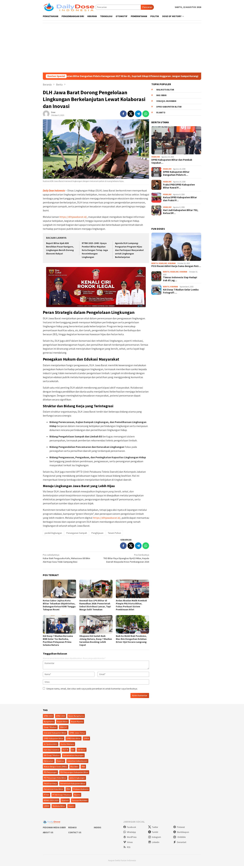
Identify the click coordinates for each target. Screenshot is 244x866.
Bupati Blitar (62, 721)
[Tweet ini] (130, 113)
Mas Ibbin (161, 95)
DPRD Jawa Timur (77, 733)
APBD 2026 (60, 716)
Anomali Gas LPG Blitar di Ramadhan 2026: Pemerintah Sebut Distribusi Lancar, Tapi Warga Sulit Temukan (95, 605)
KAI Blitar (81, 749)
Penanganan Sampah (76, 532)
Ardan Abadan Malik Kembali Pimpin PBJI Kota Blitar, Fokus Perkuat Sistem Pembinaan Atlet (131, 605)
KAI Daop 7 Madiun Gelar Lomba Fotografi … (181, 291)
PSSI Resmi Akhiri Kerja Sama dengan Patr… (176, 266)
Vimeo (130, 842)
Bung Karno (49, 721)
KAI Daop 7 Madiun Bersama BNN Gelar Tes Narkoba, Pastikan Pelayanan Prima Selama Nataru (58, 640)
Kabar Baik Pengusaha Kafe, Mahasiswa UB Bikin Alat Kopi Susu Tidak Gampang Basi (66, 558)
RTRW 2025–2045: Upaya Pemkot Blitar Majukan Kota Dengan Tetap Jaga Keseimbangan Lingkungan (95, 250)
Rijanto (160, 112)
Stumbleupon (183, 832)
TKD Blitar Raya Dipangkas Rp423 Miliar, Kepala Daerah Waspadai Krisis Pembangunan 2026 (126, 558)
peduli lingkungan (53, 532)
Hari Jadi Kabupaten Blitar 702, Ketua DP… (180, 212)
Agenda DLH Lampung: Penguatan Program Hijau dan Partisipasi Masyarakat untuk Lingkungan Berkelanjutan (129, 250)
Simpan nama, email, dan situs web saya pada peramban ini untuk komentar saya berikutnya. (92, 688)
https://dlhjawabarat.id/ (73, 216)
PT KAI (46, 794)
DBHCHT (63, 727)
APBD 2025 (48, 716)
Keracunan (48, 761)
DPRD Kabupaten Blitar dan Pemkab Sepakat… (171, 161)
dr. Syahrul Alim (50, 744)
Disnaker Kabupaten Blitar (55, 733)
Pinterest (181, 827)
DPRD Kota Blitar (74, 738)
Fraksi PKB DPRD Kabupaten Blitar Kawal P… (179, 186)
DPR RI (86, 738)
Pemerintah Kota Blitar (53, 789)
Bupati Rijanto (77, 721)
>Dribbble (181, 837)
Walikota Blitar (165, 89)
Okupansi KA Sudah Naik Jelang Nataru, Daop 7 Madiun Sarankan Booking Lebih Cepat (95, 640)
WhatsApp (131, 832)
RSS (128, 847)
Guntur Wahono (67, 744)
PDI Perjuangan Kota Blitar (55, 778)
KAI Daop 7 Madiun (52, 755)
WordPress (131, 837)
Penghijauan (97, 532)
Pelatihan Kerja (50, 783)
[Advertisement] (122, 48)
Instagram (156, 837)
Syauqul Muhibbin (166, 101)
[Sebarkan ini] (123, 113)
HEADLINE (155, 157)
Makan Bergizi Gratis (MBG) (55, 766)
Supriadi (65, 800)
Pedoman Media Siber (54, 827)
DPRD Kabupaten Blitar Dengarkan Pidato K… (176, 173)
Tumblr (155, 832)
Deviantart (181, 842)
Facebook (131, 827)
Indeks (97, 827)
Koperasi (60, 761)
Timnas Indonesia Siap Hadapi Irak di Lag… (180, 279)
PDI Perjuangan (50, 772)
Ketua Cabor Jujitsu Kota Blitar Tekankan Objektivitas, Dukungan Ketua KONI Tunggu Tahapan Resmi (59, 605)
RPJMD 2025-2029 (51, 800)
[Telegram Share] (138, 113)
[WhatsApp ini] (145, 113)
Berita (154, 263)
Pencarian (147, 7)
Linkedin (155, 842)
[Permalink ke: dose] (46, 113)
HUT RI (65, 749)
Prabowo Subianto (80, 789)
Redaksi (72, 827)
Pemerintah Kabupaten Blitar (72, 783)
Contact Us (74, 832)
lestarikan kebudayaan (77, 761)
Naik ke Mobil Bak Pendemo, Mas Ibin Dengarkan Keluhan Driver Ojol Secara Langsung (131, 638)
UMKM (46, 806)
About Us (48, 832)
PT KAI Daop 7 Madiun (61, 794)
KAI (73, 749)
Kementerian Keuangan (73, 755)
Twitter (155, 827)
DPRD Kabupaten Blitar (169, 106)
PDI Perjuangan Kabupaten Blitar (74, 772)
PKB (68, 789)
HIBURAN (172, 263)
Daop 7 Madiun (50, 727)
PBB (83, 766)
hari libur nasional (51, 749)
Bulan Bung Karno (76, 716)
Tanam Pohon (114, 532)
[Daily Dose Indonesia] (69, 6)
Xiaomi (71, 806)
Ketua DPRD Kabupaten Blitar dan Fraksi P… (180, 199)
